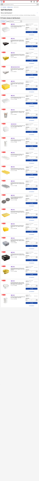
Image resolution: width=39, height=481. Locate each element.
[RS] (4, 1)
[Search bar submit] (37, 4)
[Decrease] (27, 29)
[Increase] (36, 29)
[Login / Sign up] (34, 2)
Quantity (27, 27)
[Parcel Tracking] (31, 2)
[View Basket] (37, 2)
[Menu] (1, 1)
